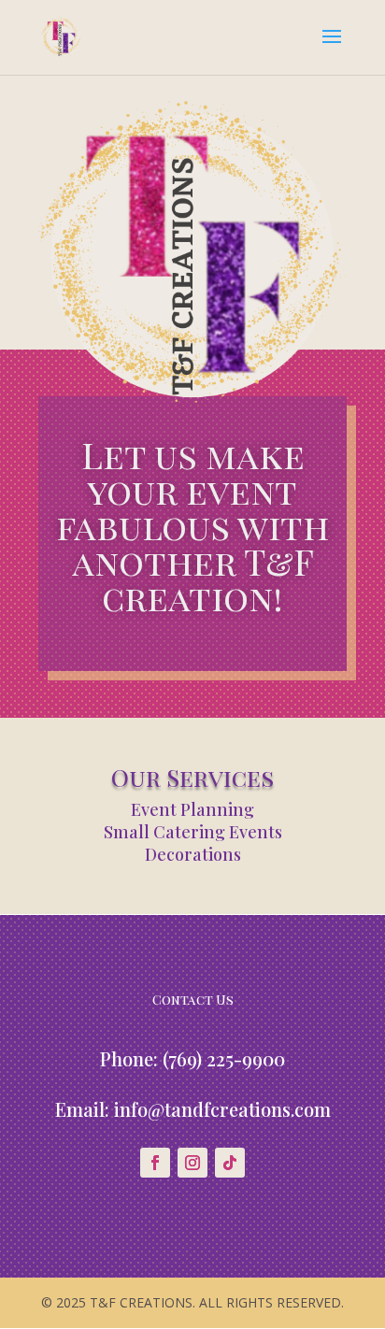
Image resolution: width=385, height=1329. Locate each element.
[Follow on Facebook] (155, 1163)
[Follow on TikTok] (230, 1163)
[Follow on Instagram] (192, 1163)
